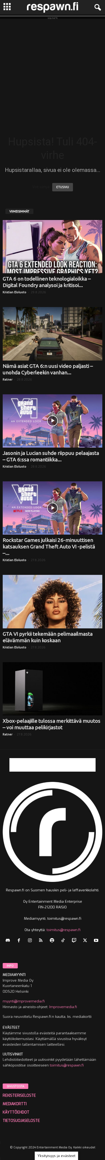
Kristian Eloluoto (14, 292)
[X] (86, 941)
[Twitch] (75, 941)
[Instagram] (31, 941)
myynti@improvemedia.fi (24, 1001)
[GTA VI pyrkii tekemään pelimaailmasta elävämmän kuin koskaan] (52, 601)
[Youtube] (97, 941)
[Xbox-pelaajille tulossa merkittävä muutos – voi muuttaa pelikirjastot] (52, 688)
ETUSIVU (62, 187)
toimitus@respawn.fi (63, 930)
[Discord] (9, 941)
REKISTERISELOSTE (19, 1095)
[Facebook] (20, 941)
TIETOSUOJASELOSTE (21, 1120)
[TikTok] (64, 941)
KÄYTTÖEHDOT (16, 1112)
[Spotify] (53, 941)
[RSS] (42, 941)
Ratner (7, 379)
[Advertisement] (52, 71)
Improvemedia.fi (63, 1007)
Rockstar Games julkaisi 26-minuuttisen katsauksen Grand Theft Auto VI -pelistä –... (49, 546)
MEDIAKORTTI (15, 1103)
